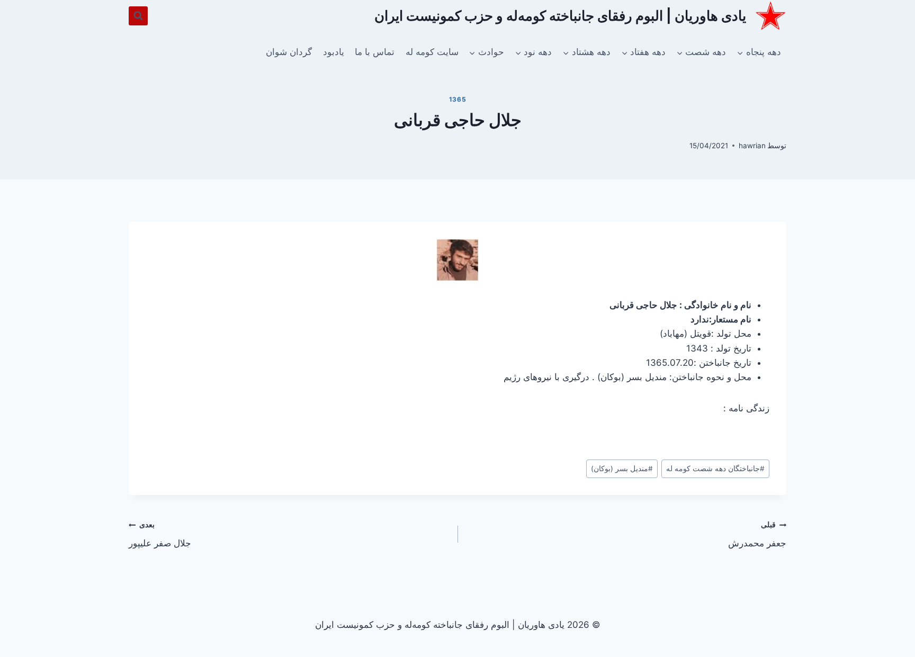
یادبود (333, 52)
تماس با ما (374, 52)
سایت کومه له (432, 52)
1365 (457, 99)
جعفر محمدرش (757, 534)
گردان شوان (289, 52)
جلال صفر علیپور (160, 534)
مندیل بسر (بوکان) (622, 468)
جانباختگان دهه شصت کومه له (715, 468)
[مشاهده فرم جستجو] (138, 15)
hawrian (752, 145)
